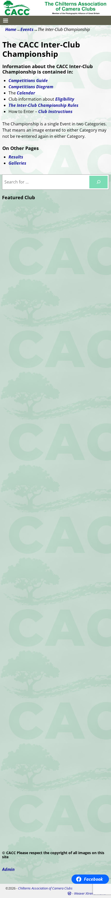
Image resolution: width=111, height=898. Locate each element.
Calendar (26, 93)
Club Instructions (55, 111)
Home (10, 29)
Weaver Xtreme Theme (90, 893)
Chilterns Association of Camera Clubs (45, 888)
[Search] (98, 182)
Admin (8, 869)
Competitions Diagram (31, 87)
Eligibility (64, 99)
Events (27, 29)
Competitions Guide (28, 80)
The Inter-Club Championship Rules (43, 105)
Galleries (17, 163)
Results (16, 157)
